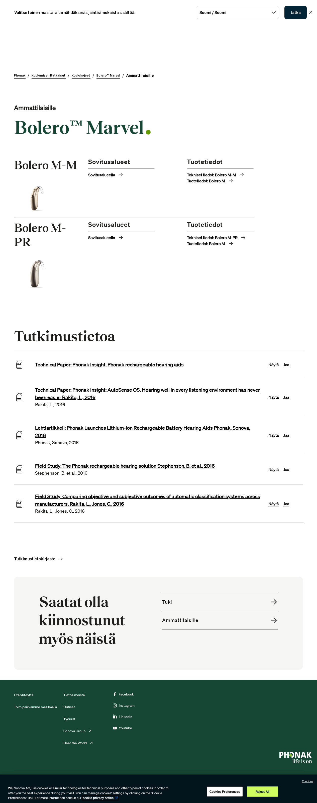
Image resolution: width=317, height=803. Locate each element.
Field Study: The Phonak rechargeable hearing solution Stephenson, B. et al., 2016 (125, 466)
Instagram (127, 705)
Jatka (295, 12)
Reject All (262, 791)
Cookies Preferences (224, 791)
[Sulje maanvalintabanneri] (310, 12)
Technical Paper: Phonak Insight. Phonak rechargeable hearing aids (109, 365)
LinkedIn (125, 716)
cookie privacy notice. (98, 798)
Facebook (126, 694)
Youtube (125, 728)
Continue (307, 781)
